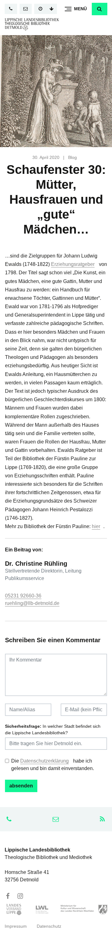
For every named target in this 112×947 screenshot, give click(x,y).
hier (96, 526)
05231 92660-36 (23, 595)
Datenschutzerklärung (44, 761)
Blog (72, 157)
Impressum (16, 926)
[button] (99, 9)
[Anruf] (11, 9)
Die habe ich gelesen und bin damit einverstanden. (52, 764)
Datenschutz (49, 926)
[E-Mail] (26, 9)
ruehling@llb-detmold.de (32, 603)
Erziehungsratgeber (73, 264)
